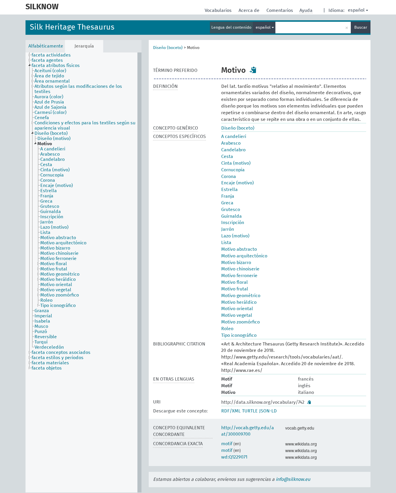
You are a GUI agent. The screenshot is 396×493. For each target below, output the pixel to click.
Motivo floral (234, 282)
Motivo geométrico (240, 295)
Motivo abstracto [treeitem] (58, 237)
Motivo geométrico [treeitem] (59, 274)
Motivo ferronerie (239, 275)
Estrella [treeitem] (48, 190)
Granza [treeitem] (41, 310)
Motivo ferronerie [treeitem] (58, 258)
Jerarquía (84, 46)
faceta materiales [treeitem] (50, 363)
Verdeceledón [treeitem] (49, 347)
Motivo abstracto (239, 249)
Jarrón (227, 229)
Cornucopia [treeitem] (52, 175)
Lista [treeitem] (45, 232)
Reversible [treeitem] (45, 336)
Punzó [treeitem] (40, 331)
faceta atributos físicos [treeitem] (56, 65)
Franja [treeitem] (46, 196)
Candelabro (233, 150)
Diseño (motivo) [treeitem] (53, 138)
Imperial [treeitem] (43, 316)
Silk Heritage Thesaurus (72, 27)
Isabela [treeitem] (42, 321)
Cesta (227, 156)
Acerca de (250, 10)
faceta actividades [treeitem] (51, 55)
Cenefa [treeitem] (41, 117)
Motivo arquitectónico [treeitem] (63, 243)
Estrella (229, 189)
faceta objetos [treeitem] (47, 368)
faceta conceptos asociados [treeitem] (61, 352)
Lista (226, 242)
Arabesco (231, 143)
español (356, 10)
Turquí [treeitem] (41, 342)
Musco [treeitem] (41, 326)
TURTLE (250, 411)
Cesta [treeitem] (46, 164)
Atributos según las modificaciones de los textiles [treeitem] (78, 89)
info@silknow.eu (293, 479)
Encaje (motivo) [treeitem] (56, 185)
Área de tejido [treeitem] (49, 76)
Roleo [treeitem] (46, 300)
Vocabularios (219, 10)
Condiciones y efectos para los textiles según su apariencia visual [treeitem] (84, 125)
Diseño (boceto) (168, 48)
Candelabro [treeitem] (52, 159)
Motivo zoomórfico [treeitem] (59, 295)
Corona (228, 176)
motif (226, 443)
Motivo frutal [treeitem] (53, 269)
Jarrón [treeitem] (46, 222)
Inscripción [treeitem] (51, 216)
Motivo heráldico (239, 302)
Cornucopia (233, 170)
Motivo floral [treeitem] (53, 263)
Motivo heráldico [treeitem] (58, 279)
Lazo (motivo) (235, 236)
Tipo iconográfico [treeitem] (58, 305)
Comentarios (280, 10)
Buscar (360, 28)
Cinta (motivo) (235, 163)
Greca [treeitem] (46, 201)
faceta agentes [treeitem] (47, 60)
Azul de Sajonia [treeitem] (50, 107)
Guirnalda (231, 216)
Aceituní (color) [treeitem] (50, 70)
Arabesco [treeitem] (50, 154)
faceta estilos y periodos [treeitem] (57, 357)
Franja (227, 196)
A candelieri (233, 136)
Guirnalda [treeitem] (50, 211)
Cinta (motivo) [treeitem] (55, 170)
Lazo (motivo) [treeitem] (54, 227)
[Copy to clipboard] (253, 69)
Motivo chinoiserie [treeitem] (59, 253)
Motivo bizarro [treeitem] (55, 248)
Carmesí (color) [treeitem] (50, 112)
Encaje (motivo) (237, 183)
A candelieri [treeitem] (52, 149)
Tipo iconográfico (239, 335)
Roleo (227, 328)
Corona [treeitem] (47, 180)
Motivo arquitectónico (244, 256)
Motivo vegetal (236, 315)
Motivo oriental (237, 308)
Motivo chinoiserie (240, 269)
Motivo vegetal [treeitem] (55, 290)
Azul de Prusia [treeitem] (49, 102)
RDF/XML (231, 411)
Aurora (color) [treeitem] (48, 96)
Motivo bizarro (236, 262)
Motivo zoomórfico (240, 322)
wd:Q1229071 (234, 457)
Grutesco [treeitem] (49, 206)
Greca (227, 203)
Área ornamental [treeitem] (52, 81)
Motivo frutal (234, 289)
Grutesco (230, 209)
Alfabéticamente (45, 46)
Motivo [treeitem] (44, 143)
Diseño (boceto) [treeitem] (51, 133)
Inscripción (232, 222)
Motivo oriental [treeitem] (56, 284)
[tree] (83, 272)
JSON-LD (268, 411)
